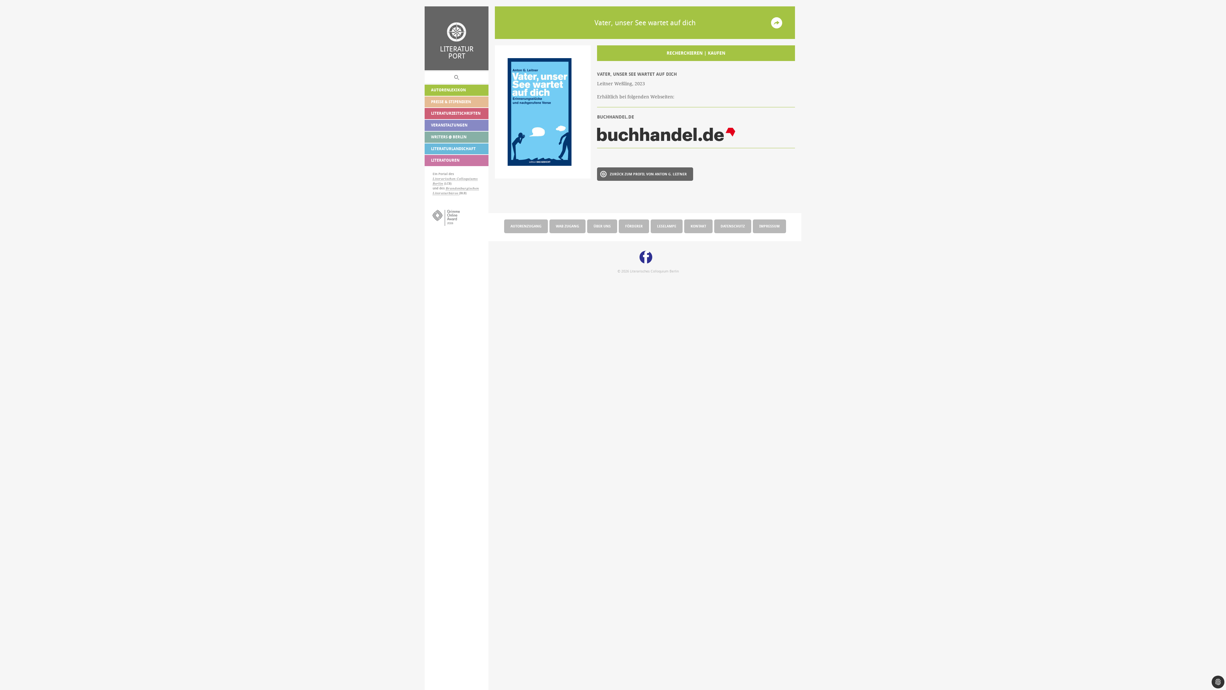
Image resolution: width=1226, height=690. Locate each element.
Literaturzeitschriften (456, 113)
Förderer (634, 226)
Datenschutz (733, 226)
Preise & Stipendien (451, 101)
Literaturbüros (446, 193)
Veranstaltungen (449, 125)
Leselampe (666, 226)
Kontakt (698, 226)
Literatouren (445, 160)
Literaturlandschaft (453, 148)
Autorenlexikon (448, 90)
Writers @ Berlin (448, 137)
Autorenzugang (526, 226)
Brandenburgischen (462, 188)
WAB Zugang (567, 226)
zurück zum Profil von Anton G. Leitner (648, 174)
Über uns (602, 226)
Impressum (769, 226)
